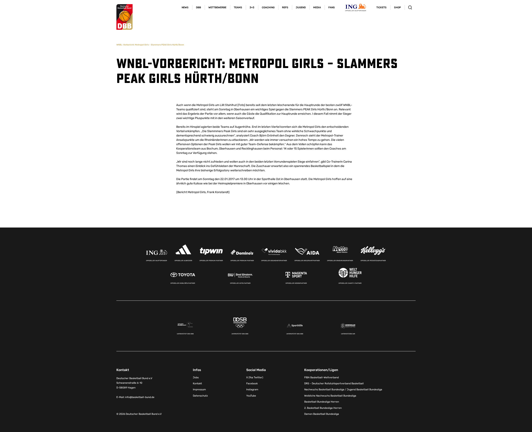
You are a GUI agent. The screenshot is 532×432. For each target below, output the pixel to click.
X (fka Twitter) (254, 377)
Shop (397, 7)
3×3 (252, 7)
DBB (198, 7)
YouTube (251, 395)
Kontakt (197, 383)
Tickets (381, 7)
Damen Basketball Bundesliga (321, 414)
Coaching (268, 7)
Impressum (199, 389)
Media (317, 7)
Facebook (252, 383)
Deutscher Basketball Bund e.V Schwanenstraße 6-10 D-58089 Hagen (134, 383)
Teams (238, 7)
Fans (331, 7)
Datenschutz (200, 395)
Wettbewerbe (217, 7)
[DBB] (124, 17)
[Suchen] (410, 7)
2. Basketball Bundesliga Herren (323, 407)
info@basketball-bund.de (139, 397)
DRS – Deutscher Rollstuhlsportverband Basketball (334, 383)
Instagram (252, 389)
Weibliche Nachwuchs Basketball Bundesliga (330, 395)
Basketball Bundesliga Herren (321, 401)
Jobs (196, 377)
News (185, 7)
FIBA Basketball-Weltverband (321, 377)
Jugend (301, 7)
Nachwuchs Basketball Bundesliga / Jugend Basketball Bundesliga (343, 389)
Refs (285, 7)
